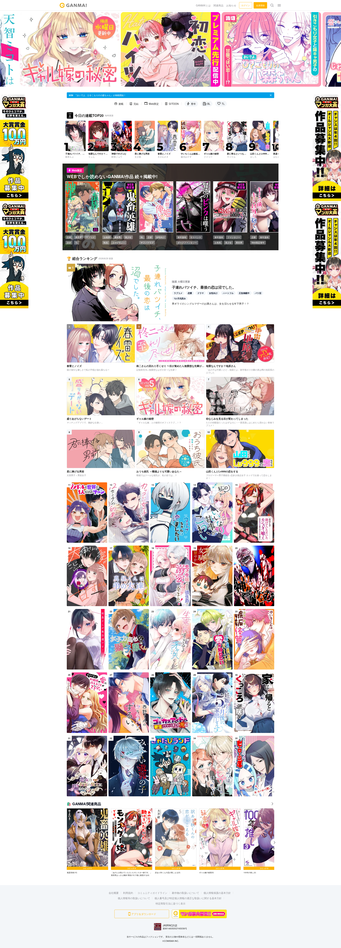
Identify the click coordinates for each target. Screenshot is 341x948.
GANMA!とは (203, 5)
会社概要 (114, 893)
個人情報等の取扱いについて (134, 898)
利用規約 (128, 893)
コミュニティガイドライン (152, 893)
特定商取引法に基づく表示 (170, 903)
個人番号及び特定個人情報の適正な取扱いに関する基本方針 (188, 898)
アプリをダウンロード (143, 914)
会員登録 (260, 5)
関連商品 (218, 5)
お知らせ (231, 5)
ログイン (245, 5)
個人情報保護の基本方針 (217, 893)
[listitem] (87, 841)
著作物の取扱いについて (185, 893)
